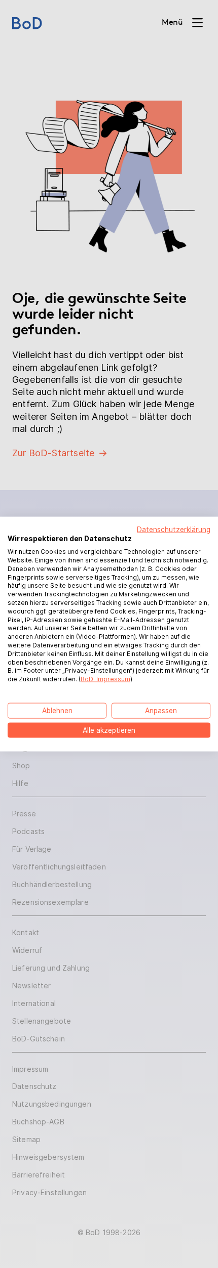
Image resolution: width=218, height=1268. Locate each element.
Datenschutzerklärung (173, 529)
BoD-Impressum (105, 679)
